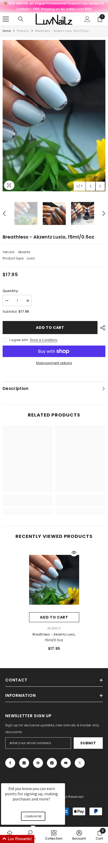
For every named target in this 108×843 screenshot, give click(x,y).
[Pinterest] (38, 763)
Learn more (33, 816)
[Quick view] (74, 552)
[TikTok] (52, 763)
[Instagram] (24, 763)
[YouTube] (66, 763)
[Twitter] (80, 763)
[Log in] (87, 19)
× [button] (63, 779)
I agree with (18, 340)
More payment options (54, 363)
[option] (54, 115)
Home (7, 31)
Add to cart (50, 327)
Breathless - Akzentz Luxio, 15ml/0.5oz (54, 637)
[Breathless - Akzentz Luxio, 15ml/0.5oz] (54, 579)
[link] (28, 503)
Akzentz (24, 252)
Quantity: (11, 291)
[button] (90, 186)
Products (23, 31)
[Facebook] (10, 763)
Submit (88, 743)
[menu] (6, 19)
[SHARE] (101, 328)
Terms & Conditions (43, 340)
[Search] (21, 19)
